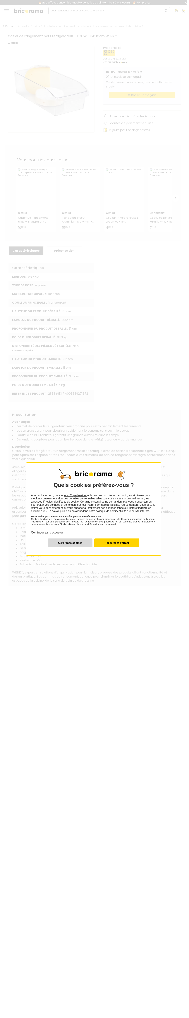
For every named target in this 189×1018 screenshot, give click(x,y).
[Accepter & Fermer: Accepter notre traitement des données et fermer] (116, 542)
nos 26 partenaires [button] (75, 495)
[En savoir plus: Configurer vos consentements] (70, 542)
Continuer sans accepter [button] (47, 530)
